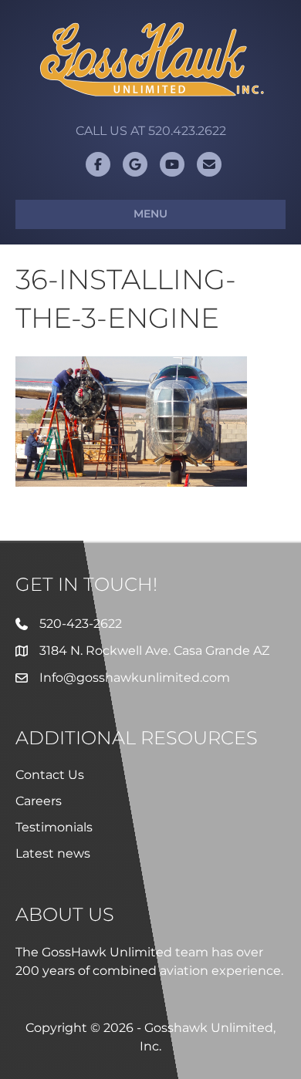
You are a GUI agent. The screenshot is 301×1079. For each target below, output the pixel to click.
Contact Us (49, 774)
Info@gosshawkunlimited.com (134, 677)
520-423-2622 (80, 623)
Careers (38, 801)
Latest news (52, 853)
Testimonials (54, 827)
